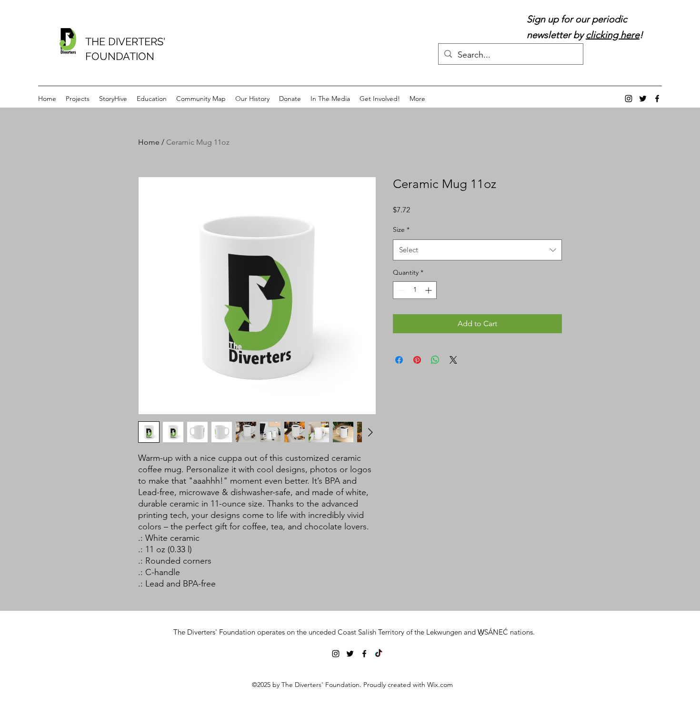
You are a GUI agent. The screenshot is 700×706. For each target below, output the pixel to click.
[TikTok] (378, 653)
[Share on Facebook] (399, 360)
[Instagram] (628, 98)
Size (401, 229)
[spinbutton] (414, 290)
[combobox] (477, 249)
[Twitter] (643, 98)
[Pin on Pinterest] (417, 360)
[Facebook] (657, 98)
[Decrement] (400, 290)
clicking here (613, 34)
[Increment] (429, 290)
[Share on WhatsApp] (435, 360)
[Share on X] (453, 360)
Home (149, 142)
